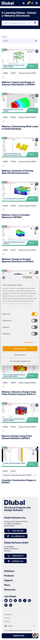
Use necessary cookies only (20, 361)
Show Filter (18, 636)
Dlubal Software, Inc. (15, 518)
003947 (5, 383)
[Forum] (6, 600)
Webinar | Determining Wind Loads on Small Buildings (20, 127)
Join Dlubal (10, 596)
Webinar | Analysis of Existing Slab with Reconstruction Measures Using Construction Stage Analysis (17, 172)
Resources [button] (9, 590)
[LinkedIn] (20, 600)
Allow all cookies (20, 349)
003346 (5, 427)
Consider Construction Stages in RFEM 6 (19, 481)
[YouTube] (10, 600)
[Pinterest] (6, 605)
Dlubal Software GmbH (16, 543)
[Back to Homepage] (8, 3)
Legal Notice (8, 614)
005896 (5, 161)
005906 (5, 73)
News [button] (7, 585)
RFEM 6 (13, 73)
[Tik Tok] (10, 605)
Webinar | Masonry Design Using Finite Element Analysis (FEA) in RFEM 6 (19, 393)
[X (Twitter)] (24, 600)
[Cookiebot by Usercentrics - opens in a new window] (24, 277)
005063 (5, 250)
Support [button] (8, 580)
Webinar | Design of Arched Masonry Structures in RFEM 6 (17, 260)
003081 (5, 471)
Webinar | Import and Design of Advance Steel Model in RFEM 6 (18, 83)
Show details (28, 342)
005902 (5, 117)
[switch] (34, 320)
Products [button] (9, 576)
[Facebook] (15, 600)
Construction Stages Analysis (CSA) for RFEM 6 (17, 475)
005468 (5, 206)
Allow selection (20, 355)
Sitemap (7, 621)
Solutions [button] (9, 571)
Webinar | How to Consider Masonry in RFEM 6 (16, 216)
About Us (7, 618)
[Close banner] (37, 277)
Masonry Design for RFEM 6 (27, 73)
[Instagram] (29, 600)
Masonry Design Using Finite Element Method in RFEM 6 (17, 437)
